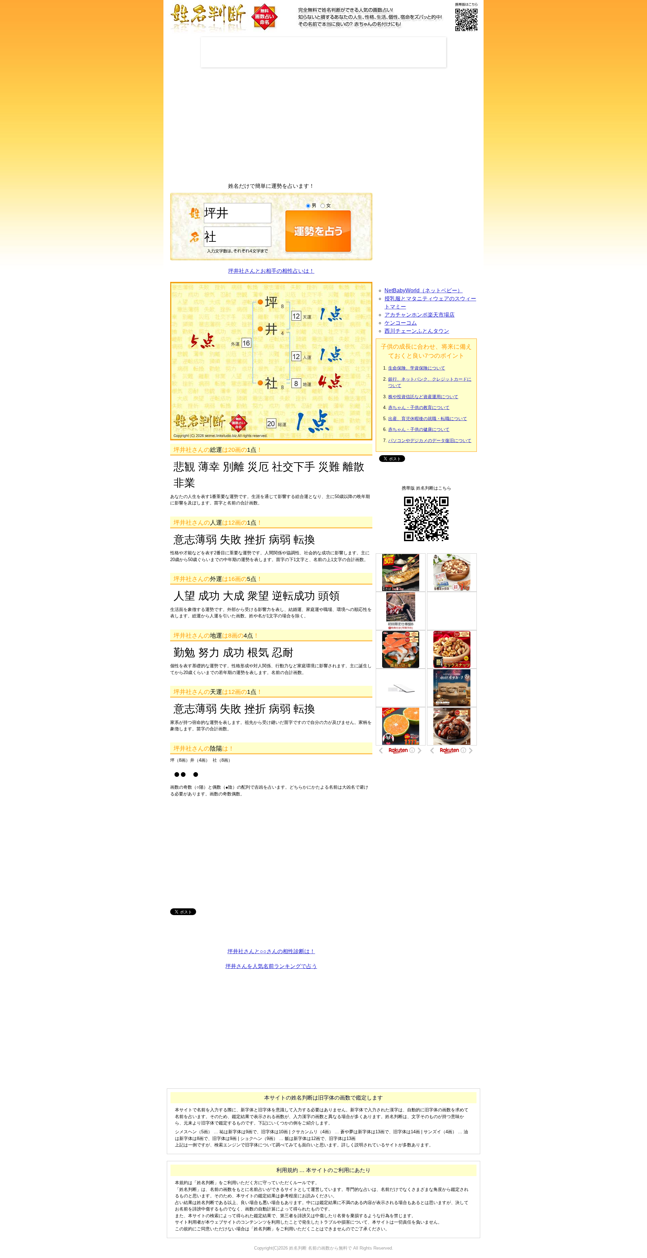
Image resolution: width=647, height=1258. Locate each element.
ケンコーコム (400, 323)
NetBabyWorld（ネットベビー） (423, 290)
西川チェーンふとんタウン (416, 331)
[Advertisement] (323, 52)
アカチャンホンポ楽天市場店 (419, 315)
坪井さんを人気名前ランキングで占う (271, 966)
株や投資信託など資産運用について (423, 396)
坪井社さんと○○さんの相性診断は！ (271, 951)
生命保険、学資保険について (416, 368)
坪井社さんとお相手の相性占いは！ (271, 271)
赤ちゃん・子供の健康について (419, 429)
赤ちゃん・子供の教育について (419, 407)
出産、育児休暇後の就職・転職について (427, 418)
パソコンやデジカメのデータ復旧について (429, 440)
